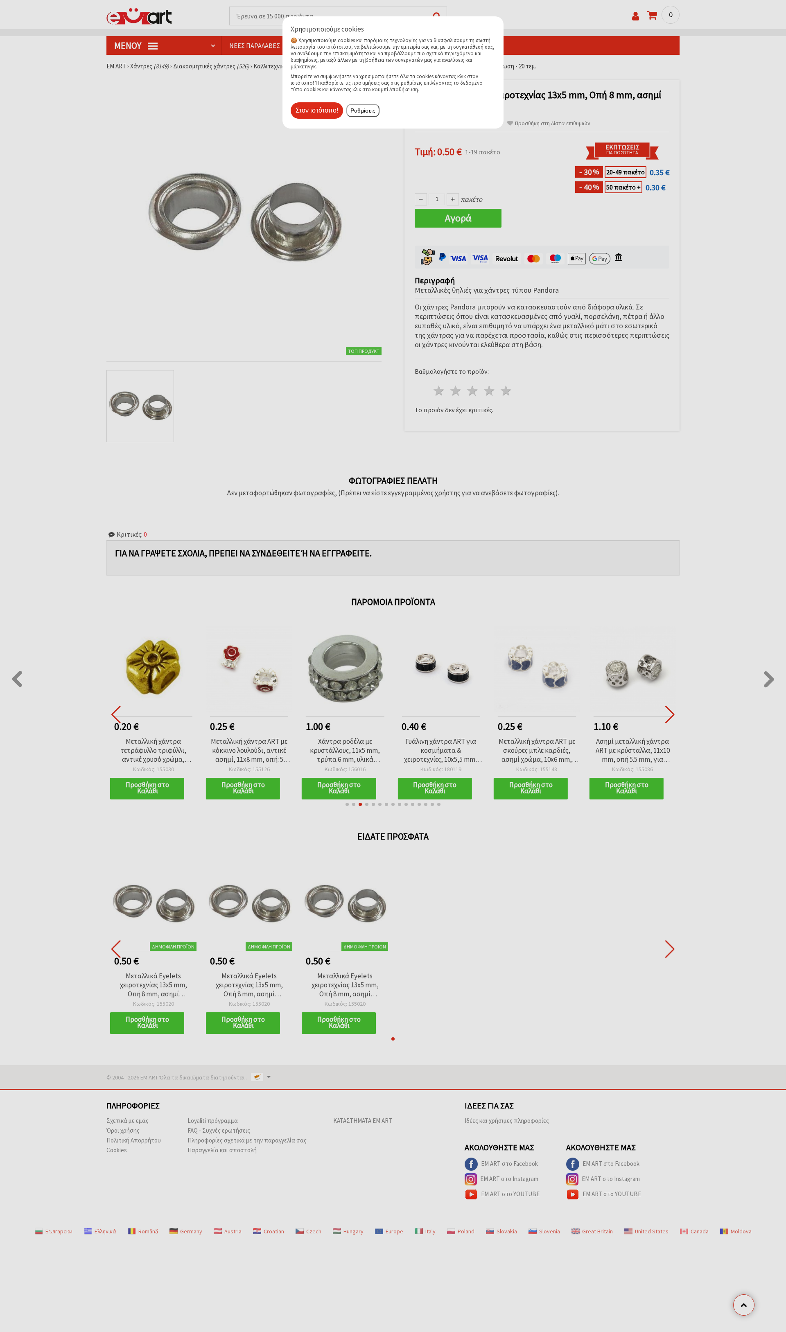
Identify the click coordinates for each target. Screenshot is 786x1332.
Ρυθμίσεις (362, 110)
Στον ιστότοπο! (317, 110)
